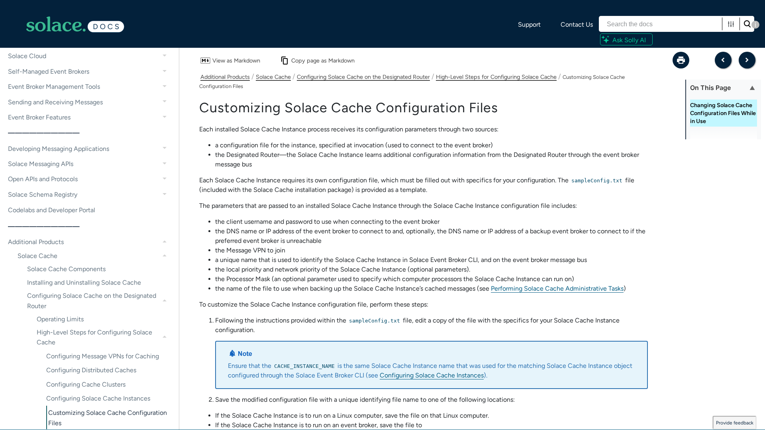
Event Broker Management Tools (54, 86)
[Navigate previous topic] (723, 60)
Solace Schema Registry (42, 194)
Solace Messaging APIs (40, 164)
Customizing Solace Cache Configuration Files (107, 418)
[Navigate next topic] (747, 60)
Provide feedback (734, 423)
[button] (731, 24)
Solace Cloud (27, 56)
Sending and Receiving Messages (55, 102)
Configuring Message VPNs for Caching (102, 356)
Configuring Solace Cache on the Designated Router (91, 301)
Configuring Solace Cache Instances (98, 398)
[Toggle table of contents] (752, 87)
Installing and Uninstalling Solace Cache (84, 282)
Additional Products (36, 242)
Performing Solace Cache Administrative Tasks (557, 288)
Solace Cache (37, 256)
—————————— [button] (44, 133)
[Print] (681, 60)
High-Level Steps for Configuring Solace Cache (94, 337)
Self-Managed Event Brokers (48, 71)
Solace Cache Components (66, 269)
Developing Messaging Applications (58, 148)
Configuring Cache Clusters (86, 384)
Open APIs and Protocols (43, 179)
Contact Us (577, 24)
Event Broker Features (39, 117)
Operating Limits (60, 319)
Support (529, 24)
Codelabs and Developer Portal (51, 210)
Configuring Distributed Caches (91, 370)
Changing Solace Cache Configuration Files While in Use (723, 113)
